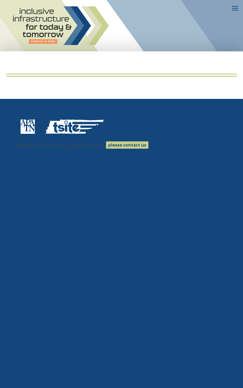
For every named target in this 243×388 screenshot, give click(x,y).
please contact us (127, 145)
